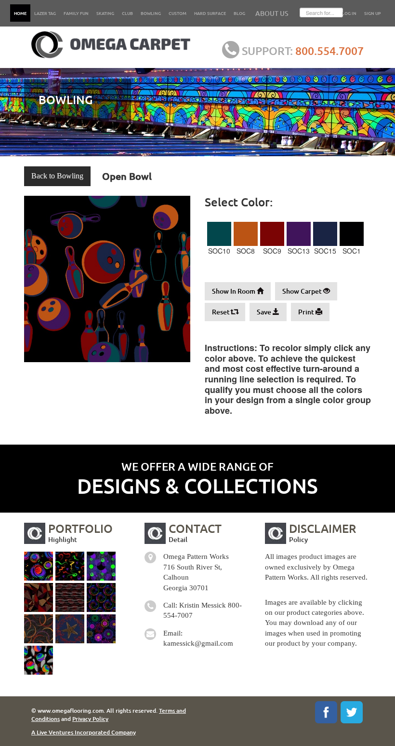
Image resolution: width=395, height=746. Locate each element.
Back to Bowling (57, 176)
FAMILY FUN (76, 13)
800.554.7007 (329, 50)
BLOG (239, 13)
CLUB (127, 13)
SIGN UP (372, 13)
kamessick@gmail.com (198, 643)
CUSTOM (177, 13)
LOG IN (349, 13)
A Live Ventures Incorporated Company (83, 732)
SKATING (105, 13)
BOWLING (151, 13)
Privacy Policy (90, 719)
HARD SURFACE (210, 13)
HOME (20, 13)
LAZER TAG (45, 13)
